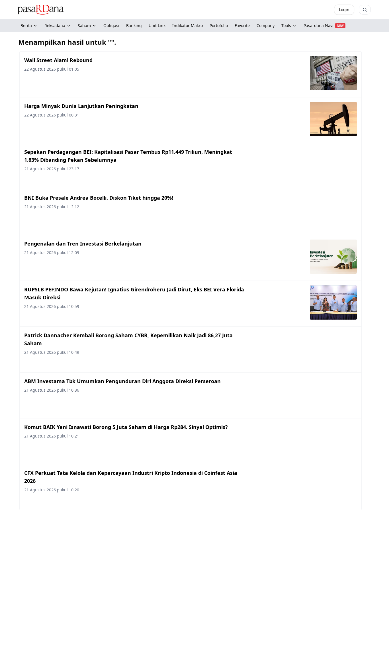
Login (344, 9)
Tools (286, 25)
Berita (26, 25)
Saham (84, 25)
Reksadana (54, 25)
